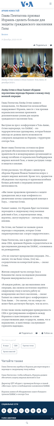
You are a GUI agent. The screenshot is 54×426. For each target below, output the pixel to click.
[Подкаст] (33, 410)
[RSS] (27, 410)
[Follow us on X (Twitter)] (9, 410)
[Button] (40, 45)
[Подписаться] (38, 410)
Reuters (5, 35)
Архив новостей (10, 11)
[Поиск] (27, 423)
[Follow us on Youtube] (15, 410)
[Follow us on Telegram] (44, 410)
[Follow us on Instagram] (21, 410)
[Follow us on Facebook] (4, 410)
